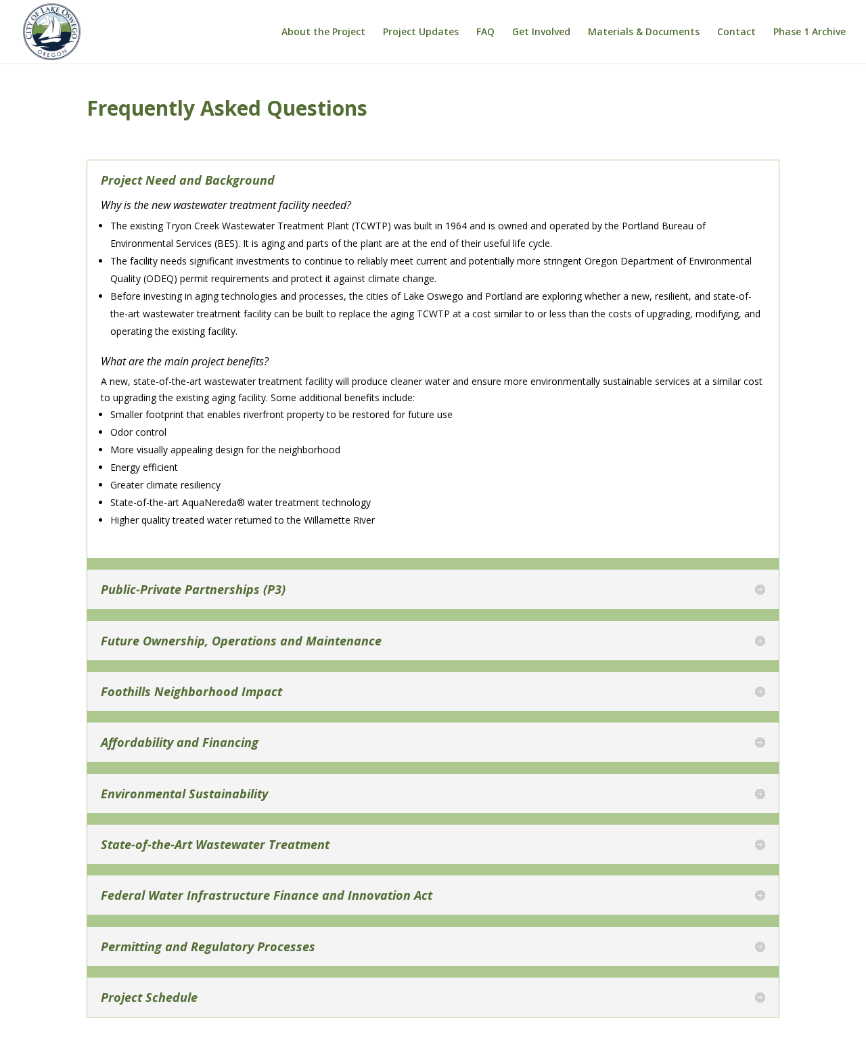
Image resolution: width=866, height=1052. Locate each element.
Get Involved (541, 32)
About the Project (323, 32)
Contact (736, 32)
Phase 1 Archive (809, 32)
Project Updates (421, 32)
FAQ (485, 32)
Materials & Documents (644, 32)
